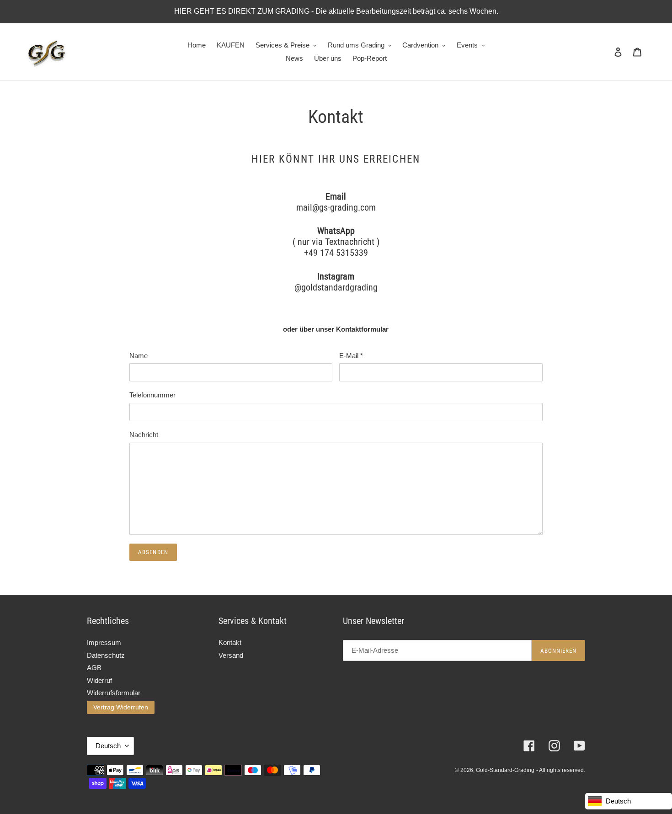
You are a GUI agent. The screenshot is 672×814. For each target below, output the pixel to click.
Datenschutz (106, 655)
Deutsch (108, 746)
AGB (94, 667)
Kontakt (230, 642)
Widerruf (99, 680)
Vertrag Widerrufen (120, 707)
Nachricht (143, 435)
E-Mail (351, 355)
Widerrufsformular (113, 693)
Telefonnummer (152, 395)
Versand (231, 655)
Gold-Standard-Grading (505, 770)
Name (138, 355)
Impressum (104, 642)
